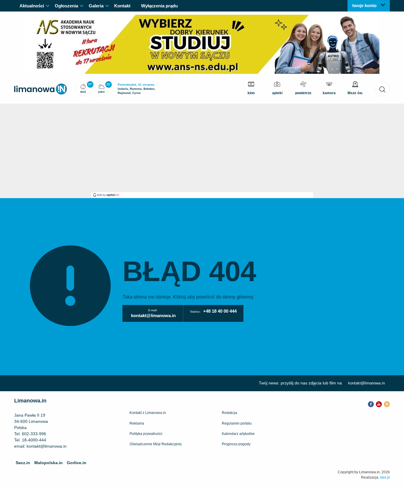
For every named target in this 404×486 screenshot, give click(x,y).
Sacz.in (23, 462)
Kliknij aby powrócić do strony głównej (213, 296)
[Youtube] (379, 403)
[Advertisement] (202, 148)
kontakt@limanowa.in (153, 315)
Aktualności (32, 5)
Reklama (137, 423)
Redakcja (229, 413)
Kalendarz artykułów (238, 434)
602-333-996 (34, 433)
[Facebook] (371, 403)
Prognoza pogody (236, 444)
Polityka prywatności (146, 434)
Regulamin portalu (237, 423)
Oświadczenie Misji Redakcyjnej (156, 444)
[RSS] (387, 403)
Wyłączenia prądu (159, 5)
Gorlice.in (76, 462)
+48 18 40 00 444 (220, 311)
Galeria (96, 5)
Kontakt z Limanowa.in (148, 413)
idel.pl (385, 477)
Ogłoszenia (66, 5)
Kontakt (122, 5)
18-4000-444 (34, 440)
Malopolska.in (48, 462)
